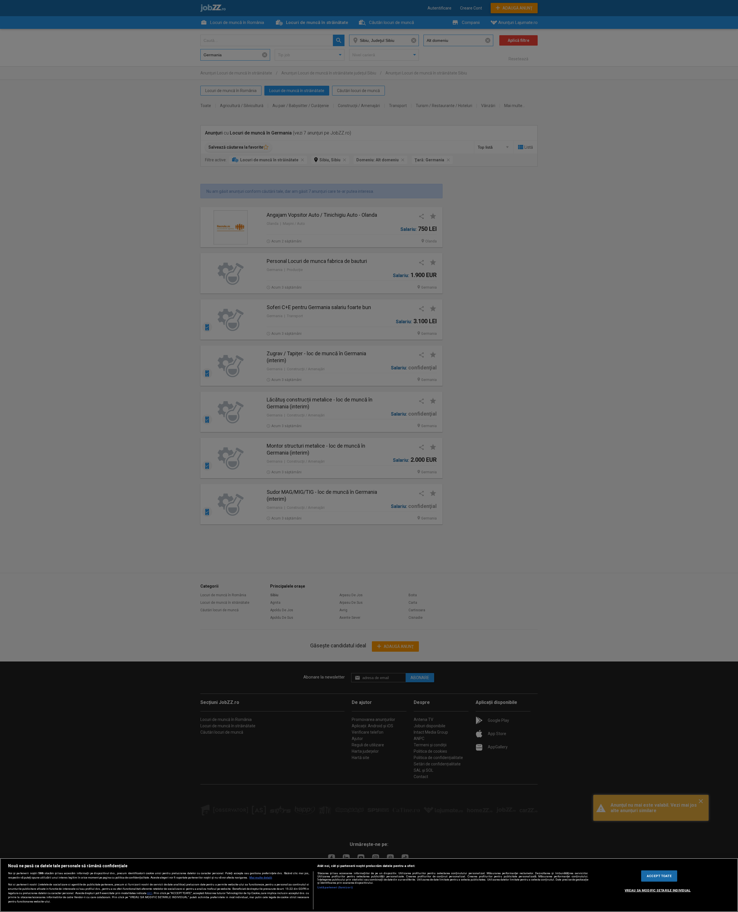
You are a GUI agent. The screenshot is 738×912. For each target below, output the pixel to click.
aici (149, 893)
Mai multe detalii (260, 877)
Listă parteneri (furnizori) (335, 887)
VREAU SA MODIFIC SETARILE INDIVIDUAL (657, 890)
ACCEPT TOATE (659, 876)
